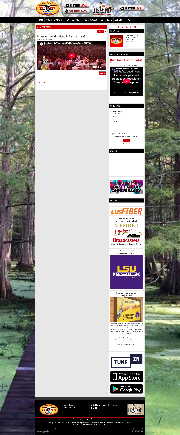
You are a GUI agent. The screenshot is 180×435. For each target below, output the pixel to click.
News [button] (67, 20)
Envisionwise (125, 428)
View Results (126, 144)
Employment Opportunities (80, 423)
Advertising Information (98, 423)
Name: (115, 117)
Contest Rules (119, 423)
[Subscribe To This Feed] (105, 31)
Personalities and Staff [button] (54, 20)
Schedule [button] (75, 20)
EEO (69, 423)
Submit (126, 140)
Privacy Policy (77, 424)
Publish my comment (120, 133)
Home (41, 20)
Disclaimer (99, 424)
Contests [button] (118, 20)
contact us (112, 419)
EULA (106, 424)
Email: (115, 121)
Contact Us (129, 423)
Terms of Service (88, 424)
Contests (110, 423)
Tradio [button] (102, 20)
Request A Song (129, 41)
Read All (100, 32)
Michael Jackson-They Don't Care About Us (126, 61)
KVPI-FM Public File (59, 423)
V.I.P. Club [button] (93, 20)
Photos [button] (84, 20)
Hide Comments (42, 82)
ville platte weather (126, 174)
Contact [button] (128, 20)
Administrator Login (139, 428)
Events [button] (109, 20)
